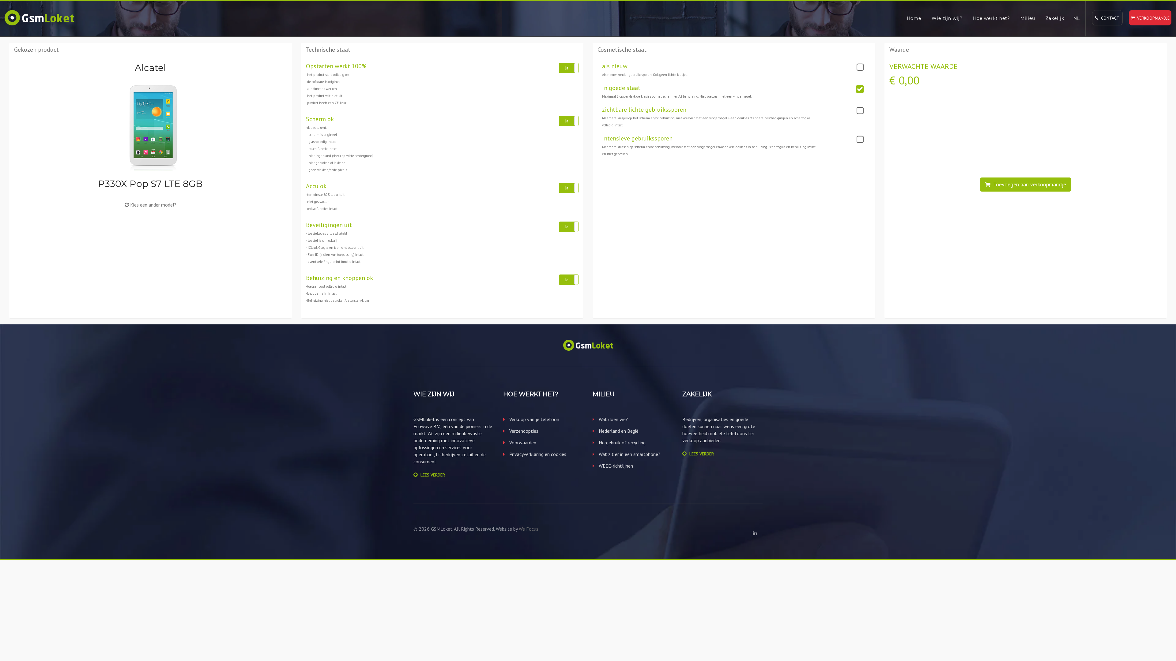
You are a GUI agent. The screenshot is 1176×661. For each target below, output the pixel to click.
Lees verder (432, 475)
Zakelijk (1055, 18)
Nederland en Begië (618, 431)
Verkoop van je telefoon (533, 419)
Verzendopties (523, 431)
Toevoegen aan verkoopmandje (1028, 184)
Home (914, 18)
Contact (1109, 18)
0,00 (909, 80)
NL (1076, 18)
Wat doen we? (612, 419)
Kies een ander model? (152, 205)
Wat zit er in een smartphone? (628, 454)
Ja (566, 68)
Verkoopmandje (1152, 18)
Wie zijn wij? (947, 18)
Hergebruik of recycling (621, 442)
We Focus (528, 529)
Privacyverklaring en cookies (537, 454)
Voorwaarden (522, 442)
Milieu (1027, 18)
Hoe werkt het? (991, 18)
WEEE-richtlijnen (615, 466)
